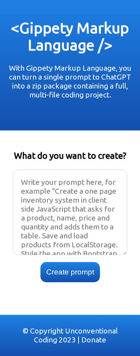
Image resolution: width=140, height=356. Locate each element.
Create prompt (70, 272)
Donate (93, 339)
